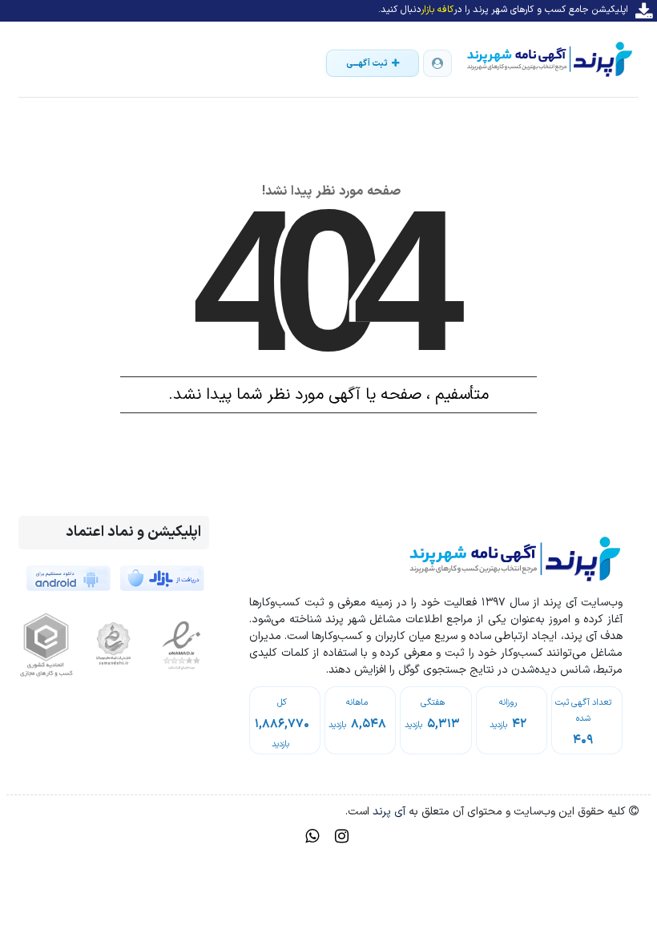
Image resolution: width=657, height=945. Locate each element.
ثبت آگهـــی (367, 63)
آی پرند (387, 811)
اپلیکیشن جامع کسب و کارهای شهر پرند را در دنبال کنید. (503, 9)
